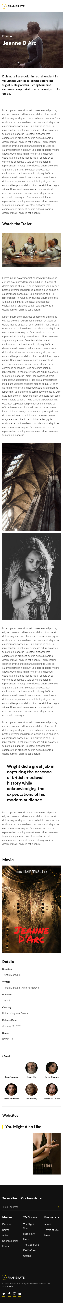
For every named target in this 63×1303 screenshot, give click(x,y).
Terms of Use (51, 1229)
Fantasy (6, 1224)
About (47, 1224)
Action (5, 1235)
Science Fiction (10, 1240)
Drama (7, 36)
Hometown (29, 1233)
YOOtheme (7, 1286)
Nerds (26, 1239)
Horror (5, 1246)
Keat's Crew (29, 1250)
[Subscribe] (57, 1207)
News (47, 1235)
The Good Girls (31, 1244)
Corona (27, 1255)
